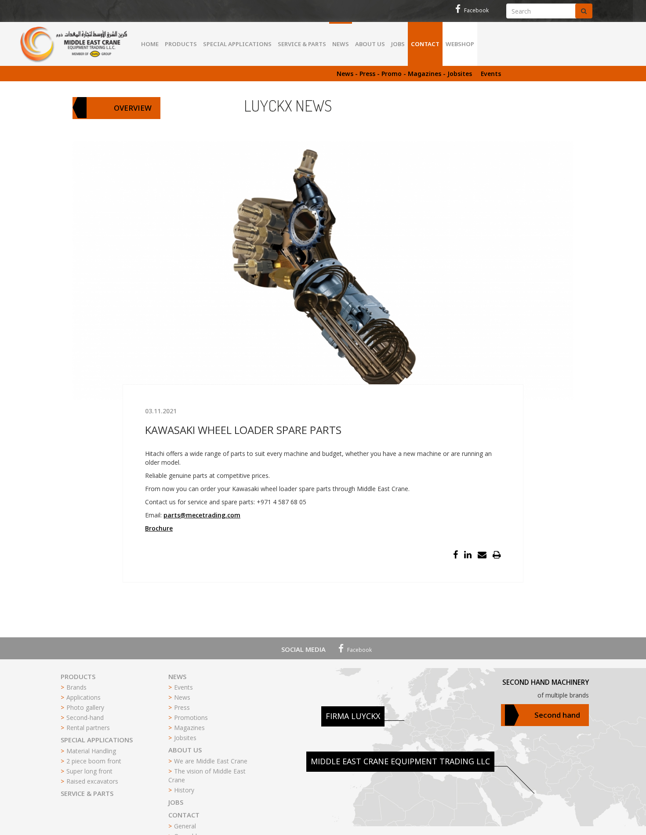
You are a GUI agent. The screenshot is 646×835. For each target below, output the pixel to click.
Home (150, 44)
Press (182, 707)
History (184, 790)
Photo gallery (85, 707)
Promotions (191, 717)
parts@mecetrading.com (201, 515)
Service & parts (302, 44)
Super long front (89, 771)
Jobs (398, 44)
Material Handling (91, 751)
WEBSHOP (460, 44)
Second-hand (85, 717)
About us (370, 44)
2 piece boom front (93, 761)
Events (491, 73)
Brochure (159, 528)
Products (181, 44)
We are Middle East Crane (210, 761)
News (340, 44)
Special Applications (237, 44)
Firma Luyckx (353, 716)
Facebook (476, 10)
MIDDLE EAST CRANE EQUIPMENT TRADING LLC (400, 761)
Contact (425, 44)
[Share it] (456, 555)
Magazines (189, 727)
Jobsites (185, 738)
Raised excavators (92, 781)
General (185, 826)
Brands (76, 687)
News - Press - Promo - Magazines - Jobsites (404, 73)
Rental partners (88, 727)
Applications (83, 697)
